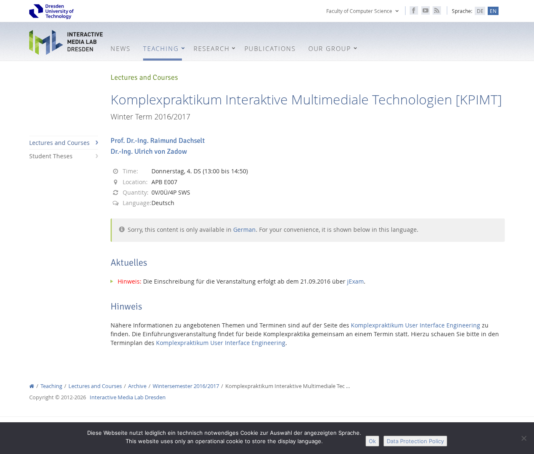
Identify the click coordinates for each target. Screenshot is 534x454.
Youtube (425, 10)
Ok (372, 441)
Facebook (414, 10)
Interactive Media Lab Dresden (66, 42)
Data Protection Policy (415, 441)
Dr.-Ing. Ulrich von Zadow (149, 151)
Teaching (51, 386)
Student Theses (51, 156)
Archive (137, 386)
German (244, 229)
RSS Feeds (437, 10)
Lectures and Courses (59, 143)
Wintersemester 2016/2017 (186, 386)
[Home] (31, 386)
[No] (523, 438)
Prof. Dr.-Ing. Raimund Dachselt (158, 140)
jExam (355, 281)
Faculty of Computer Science (359, 11)
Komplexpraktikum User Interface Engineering (415, 325)
